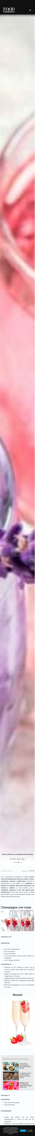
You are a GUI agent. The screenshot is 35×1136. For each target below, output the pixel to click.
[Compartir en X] (30, 871)
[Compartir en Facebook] (32, 871)
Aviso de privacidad (30, 1130)
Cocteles (13, 15)
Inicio (2, 15)
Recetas (7, 15)
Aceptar (23, 1130)
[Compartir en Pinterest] (33, 871)
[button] (30, 10)
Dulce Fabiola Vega (19, 859)
